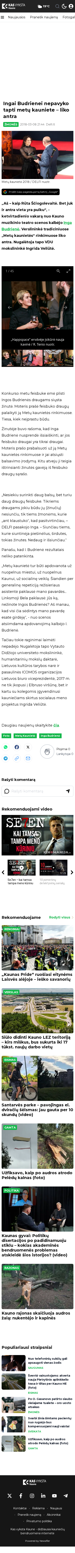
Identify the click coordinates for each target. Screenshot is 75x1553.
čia (56, 725)
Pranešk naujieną (44, 17)
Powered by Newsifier (37, 1540)
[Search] (57, 6)
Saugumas (35, 1367)
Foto (6, 735)
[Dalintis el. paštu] (28, 758)
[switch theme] (64, 6)
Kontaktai (20, 1508)
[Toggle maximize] (68, 271)
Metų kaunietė (25, 735)
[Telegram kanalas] (65, 1495)
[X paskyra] (9, 1495)
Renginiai (11, 929)
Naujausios (16, 17)
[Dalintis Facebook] (17, 747)
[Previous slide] (10, 307)
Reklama (38, 1508)
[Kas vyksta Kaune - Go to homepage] (38, 1482)
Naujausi (56, 1508)
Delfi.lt (50, 124)
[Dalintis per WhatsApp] (6, 747)
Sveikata (34, 1431)
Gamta (10, 1127)
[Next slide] (65, 307)
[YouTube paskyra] (54, 1495)
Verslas (11, 992)
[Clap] (47, 751)
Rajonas (11, 1268)
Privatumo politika (39, 1521)
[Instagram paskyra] (32, 1495)
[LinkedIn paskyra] (43, 1495)
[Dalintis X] (28, 747)
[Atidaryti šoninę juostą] (2, 17)
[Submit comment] (68, 791)
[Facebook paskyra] (20, 1495)
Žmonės (10, 124)
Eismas (10, 1060)
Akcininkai (54, 1515)
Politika (11, 1190)
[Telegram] (6, 758)
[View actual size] (58, 271)
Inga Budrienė (50, 735)
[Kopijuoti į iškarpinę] (17, 758)
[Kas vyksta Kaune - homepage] (17, 6)
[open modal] (71, 6)
